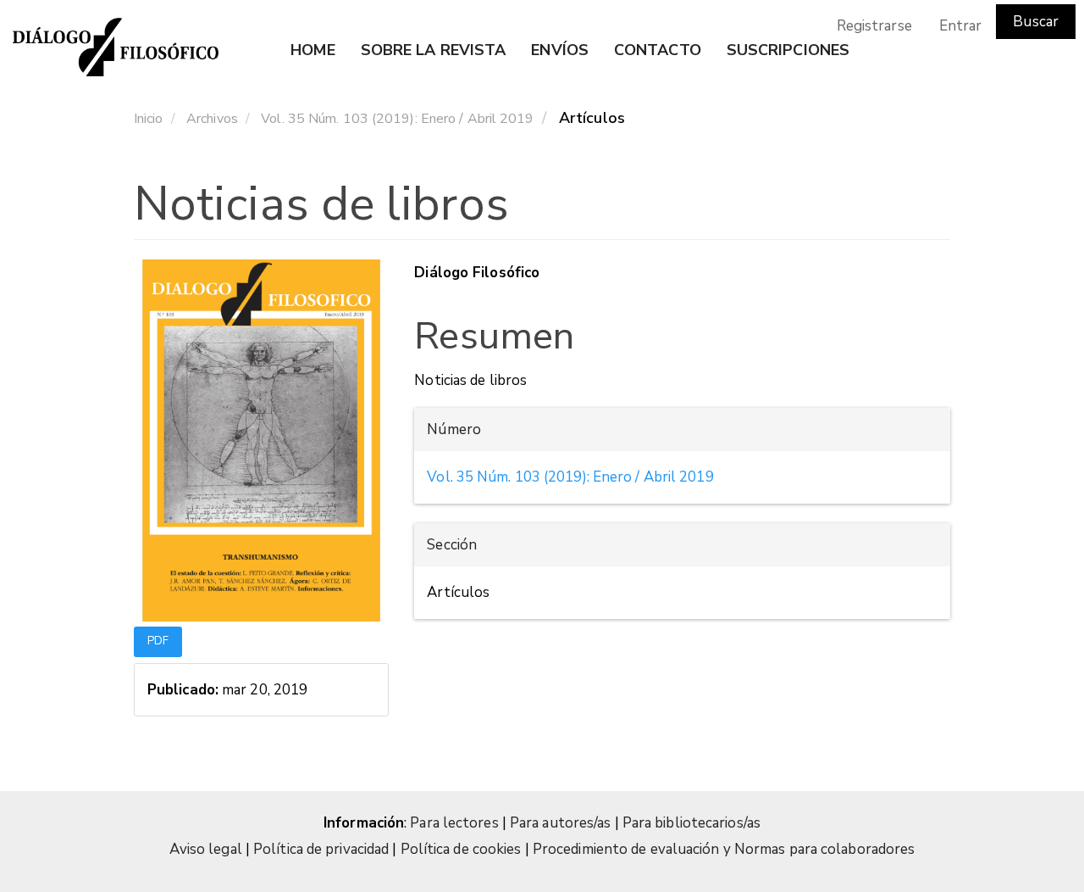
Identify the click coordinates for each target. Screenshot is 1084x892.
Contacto (657, 50)
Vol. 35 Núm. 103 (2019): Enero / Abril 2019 (397, 118)
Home (312, 50)
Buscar (1036, 21)
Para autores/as (562, 823)
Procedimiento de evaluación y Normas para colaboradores (724, 849)
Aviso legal (205, 849)
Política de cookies (461, 849)
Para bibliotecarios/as (691, 823)
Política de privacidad (321, 849)
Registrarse (874, 26)
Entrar (960, 26)
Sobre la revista (433, 50)
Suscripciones (788, 50)
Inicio (148, 118)
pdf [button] (158, 641)
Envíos (560, 50)
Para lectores (455, 823)
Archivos (212, 118)
